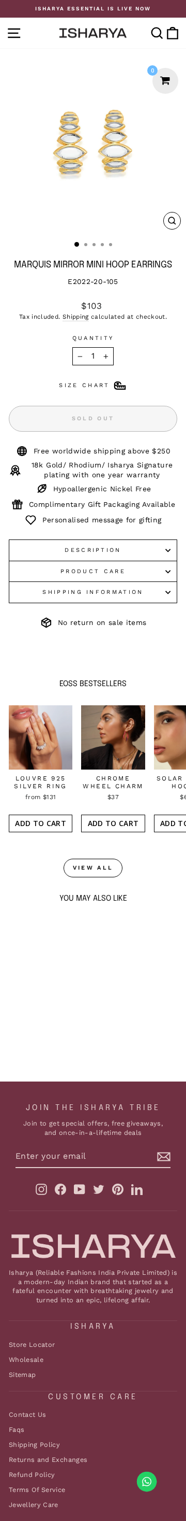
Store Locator (32, 1344)
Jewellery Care (33, 1505)
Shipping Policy (34, 1444)
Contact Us (27, 1414)
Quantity (93, 338)
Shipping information (92, 592)
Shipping (76, 316)
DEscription (93, 550)
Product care (93, 571)
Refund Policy (32, 1475)
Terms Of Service (37, 1490)
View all (93, 867)
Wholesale (26, 1359)
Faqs (16, 1429)
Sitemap (22, 1374)
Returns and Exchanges (48, 1459)
